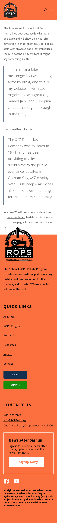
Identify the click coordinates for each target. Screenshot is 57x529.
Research (8, 336)
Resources (9, 345)
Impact (7, 354)
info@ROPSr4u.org (14, 420)
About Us (8, 317)
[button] (52, 9)
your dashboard (16, 217)
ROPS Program (12, 326)
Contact (8, 364)
